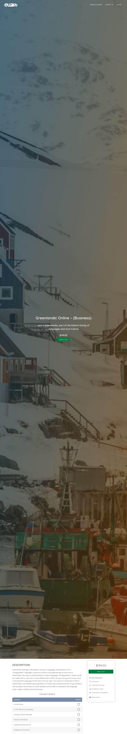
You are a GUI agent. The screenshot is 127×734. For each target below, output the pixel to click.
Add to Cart (63, 339)
